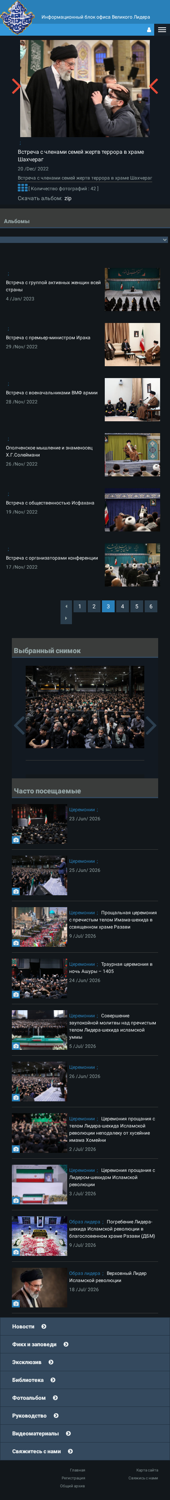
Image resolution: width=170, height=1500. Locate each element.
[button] (162, 30)
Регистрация (73, 1478)
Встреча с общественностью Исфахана (50, 503)
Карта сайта (147, 1470)
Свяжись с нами (143, 1478)
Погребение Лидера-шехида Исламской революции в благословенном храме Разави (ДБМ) (112, 1229)
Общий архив (72, 1486)
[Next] (66, 618)
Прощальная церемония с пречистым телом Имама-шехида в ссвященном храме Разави (113, 920)
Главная (77, 1470)
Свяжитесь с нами (36, 1451)
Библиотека (27, 1380)
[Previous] (66, 606)
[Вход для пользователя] (149, 30)
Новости (23, 1326)
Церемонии (82, 809)
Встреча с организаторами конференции (52, 558)
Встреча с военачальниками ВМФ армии (52, 393)
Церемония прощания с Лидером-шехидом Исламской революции (112, 1177)
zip (67, 198)
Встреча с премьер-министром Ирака (48, 337)
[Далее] (22, 188)
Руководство (29, 1415)
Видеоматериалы (35, 1433)
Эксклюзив (27, 1362)
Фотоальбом (29, 1398)
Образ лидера (84, 1222)
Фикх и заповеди (34, 1344)
